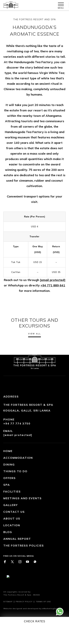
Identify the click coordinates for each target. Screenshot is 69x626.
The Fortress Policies (23, 545)
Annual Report (17, 538)
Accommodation (18, 457)
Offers (9, 478)
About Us (11, 518)
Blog (7, 532)
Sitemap (8, 602)
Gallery (10, 505)
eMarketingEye (49, 608)
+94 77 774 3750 (16, 423)
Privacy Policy (24, 602)
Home (8, 451)
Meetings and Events (22, 498)
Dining (9, 464)
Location (11, 525)
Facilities (12, 491)
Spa (6, 484)
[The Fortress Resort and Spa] (9, 5)
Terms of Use (43, 602)
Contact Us (14, 511)
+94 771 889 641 (53, 285)
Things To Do (15, 471)
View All (34, 333)
